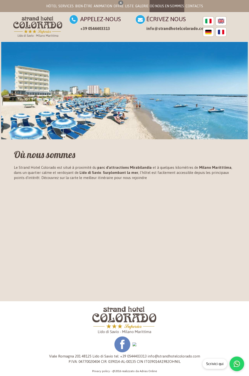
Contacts (194, 6)
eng (221, 21)
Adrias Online (148, 371)
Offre (119, 4)
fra (221, 32)
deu (208, 32)
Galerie (141, 6)
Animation (103, 6)
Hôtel (51, 6)
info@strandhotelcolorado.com (176, 28)
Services (66, 6)
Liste (129, 6)
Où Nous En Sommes (167, 6)
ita (208, 21)
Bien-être (83, 6)
